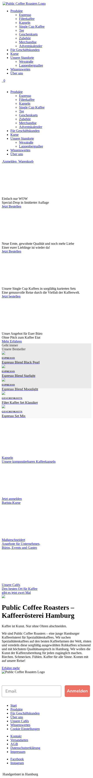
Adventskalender (30, 46)
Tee (21, 30)
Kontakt (15, 736)
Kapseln (24, 22)
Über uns (16, 73)
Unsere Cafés (19, 721)
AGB (14, 744)
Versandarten (19, 740)
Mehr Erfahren (12, 341)
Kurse (14, 54)
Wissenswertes (20, 69)
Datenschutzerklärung (25, 748)
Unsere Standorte (22, 57)
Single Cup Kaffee (32, 26)
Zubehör (25, 38)
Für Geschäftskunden (25, 50)
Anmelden (77, 691)
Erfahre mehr (11, 668)
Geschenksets (28, 34)
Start (13, 705)
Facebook (17, 759)
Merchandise (28, 42)
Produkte (16, 11)
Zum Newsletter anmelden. (29, 681)
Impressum (17, 752)
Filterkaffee (27, 19)
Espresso (25, 15)
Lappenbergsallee (31, 65)
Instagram (17, 763)
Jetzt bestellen (11, 296)
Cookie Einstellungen (25, 729)
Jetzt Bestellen (11, 206)
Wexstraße (26, 61)
